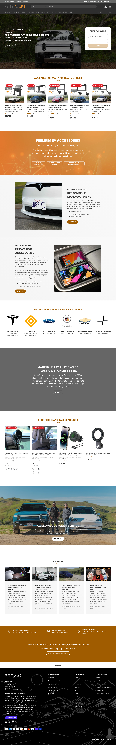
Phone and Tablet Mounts (55, 681)
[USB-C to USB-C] (36, 472)
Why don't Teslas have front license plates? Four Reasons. (71, 587)
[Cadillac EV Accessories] (67, 321)
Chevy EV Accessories (85, 331)
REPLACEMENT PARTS (104, 1)
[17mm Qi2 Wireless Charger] (14, 469)
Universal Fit (78, 706)
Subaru (77, 700)
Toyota (77, 703)
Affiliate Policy (101, 690)
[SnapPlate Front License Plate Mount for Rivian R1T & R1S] (14, 93)
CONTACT (99, 12)
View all (58, 80)
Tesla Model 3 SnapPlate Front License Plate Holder (79, 106)
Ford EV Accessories (49, 331)
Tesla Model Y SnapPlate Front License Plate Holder (57, 106)
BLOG (70, 12)
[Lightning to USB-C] (39, 472)
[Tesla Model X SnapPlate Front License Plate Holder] (101, 93)
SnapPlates (51, 677)
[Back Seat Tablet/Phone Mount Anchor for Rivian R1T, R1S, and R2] (44, 438)
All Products (51, 693)
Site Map (109, 739)
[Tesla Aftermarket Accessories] (13, 321)
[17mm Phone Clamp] (17, 469)
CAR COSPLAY (45, 12)
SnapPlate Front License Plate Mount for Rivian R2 (36, 106)
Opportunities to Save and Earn (58, 653)
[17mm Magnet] (9, 469)
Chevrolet (78, 684)
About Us (99, 677)
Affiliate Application (102, 684)
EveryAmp (11, 735)
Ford (76, 690)
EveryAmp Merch (53, 690)
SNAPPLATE (8, 12)
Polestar (77, 693)
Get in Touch (58, 538)
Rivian (76, 681)
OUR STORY (107, 12)
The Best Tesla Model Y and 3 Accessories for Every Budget (17, 587)
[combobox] (64, 6)
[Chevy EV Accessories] (85, 321)
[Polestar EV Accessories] (103, 321)
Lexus (76, 696)
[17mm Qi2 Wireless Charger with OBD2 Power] (11, 469)
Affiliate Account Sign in (104, 687)
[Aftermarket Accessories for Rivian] (31, 321)
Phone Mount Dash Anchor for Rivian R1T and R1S (16, 454)
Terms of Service (98, 735)
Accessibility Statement (77, 735)
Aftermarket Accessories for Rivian (31, 332)
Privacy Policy (88, 735)
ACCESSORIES (62, 12)
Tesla (76, 677)
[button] (110, 6)
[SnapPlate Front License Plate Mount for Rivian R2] (36, 93)
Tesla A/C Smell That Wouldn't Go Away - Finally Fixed (98, 587)
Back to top (58, 665)
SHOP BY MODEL (19, 12)
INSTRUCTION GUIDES (90, 1)
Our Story (99, 681)
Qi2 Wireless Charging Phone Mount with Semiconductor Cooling (70, 454)
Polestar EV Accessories (103, 331)
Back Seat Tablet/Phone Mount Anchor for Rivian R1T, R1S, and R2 (44, 454)
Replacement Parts (53, 684)
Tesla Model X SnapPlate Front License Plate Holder (101, 106)
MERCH (54, 12)
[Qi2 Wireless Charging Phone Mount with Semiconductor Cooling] (71, 438)
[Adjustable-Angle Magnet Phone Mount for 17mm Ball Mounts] (98, 438)
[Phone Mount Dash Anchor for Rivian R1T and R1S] (17, 438)
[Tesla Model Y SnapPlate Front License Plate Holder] (58, 93)
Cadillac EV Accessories (67, 331)
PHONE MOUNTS (34, 12)
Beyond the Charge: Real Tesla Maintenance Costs (43, 586)
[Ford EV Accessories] (49, 321)
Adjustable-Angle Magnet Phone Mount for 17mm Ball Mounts (98, 454)
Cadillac (77, 687)
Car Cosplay (51, 687)
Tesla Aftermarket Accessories (12, 332)
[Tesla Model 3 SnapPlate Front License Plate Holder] (79, 93)
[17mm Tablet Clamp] (36, 469)
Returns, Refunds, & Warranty (98, 739)
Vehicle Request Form (103, 693)
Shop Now (10, 45)
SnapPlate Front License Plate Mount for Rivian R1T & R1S (14, 106)
